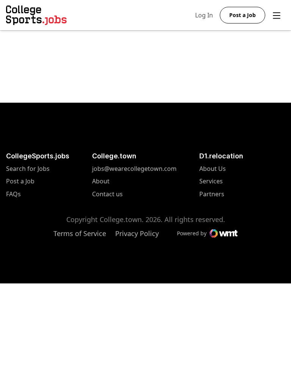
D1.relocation (221, 156)
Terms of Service (79, 233)
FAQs (13, 194)
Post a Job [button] (242, 15)
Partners (212, 194)
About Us (212, 168)
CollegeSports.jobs (37, 156)
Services (212, 181)
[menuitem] (37, 172)
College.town (114, 156)
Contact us (134, 194)
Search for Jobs (28, 168)
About (101, 181)
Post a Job (20, 181)
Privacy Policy (137, 233)
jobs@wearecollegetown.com (134, 168)
